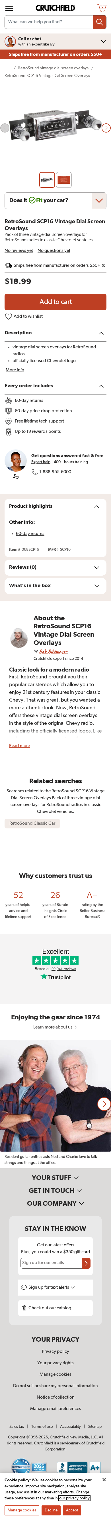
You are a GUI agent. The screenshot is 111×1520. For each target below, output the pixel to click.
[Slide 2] (64, 180)
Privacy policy (55, 1351)
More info (15, 370)
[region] (55, 1104)
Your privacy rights (55, 1363)
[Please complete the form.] (86, 1263)
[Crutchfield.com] (56, 8)
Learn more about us (53, 1027)
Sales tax (16, 1427)
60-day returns (30, 534)
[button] (104, 1104)
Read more (19, 746)
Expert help (40, 462)
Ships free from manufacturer (55, 54)
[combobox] (55, 22)
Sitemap (95, 1427)
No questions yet (54, 250)
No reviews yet (19, 250)
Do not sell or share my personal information (55, 1386)
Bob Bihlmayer (53, 651)
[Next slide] (106, 128)
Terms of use (42, 1427)
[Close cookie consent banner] (104, 1479)
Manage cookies (55, 1374)
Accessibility (70, 1427)
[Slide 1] (47, 180)
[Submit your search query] (99, 22)
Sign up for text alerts (49, 1287)
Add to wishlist (28, 316)
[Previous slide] (4, 128)
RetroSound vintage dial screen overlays (53, 68)
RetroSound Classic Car (32, 823)
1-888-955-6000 (55, 472)
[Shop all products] (9, 8)
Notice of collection (56, 1397)
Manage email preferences (55, 1409)
